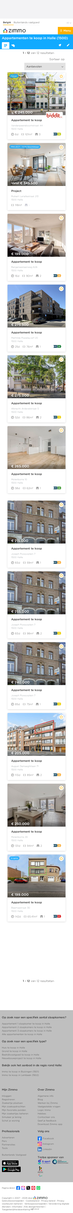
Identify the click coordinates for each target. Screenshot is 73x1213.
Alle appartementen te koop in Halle (22, 1034)
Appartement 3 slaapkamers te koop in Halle (27, 1030)
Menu (67, 30)
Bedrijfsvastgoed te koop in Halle (20, 1054)
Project (16, 191)
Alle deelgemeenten (34, 1206)
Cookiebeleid (33, 1200)
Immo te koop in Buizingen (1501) (20, 1071)
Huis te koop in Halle (13, 1047)
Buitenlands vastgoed (26, 22)
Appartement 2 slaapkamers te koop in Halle (27, 1027)
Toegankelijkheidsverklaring (16, 1209)
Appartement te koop (26, 120)
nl (68, 22)
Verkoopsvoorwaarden (36, 1203)
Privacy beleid (48, 1200)
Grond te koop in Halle (14, 1051)
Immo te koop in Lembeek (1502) (20, 1075)
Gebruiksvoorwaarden (13, 1200)
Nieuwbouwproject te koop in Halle (21, 1058)
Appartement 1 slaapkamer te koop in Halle (26, 1023)
